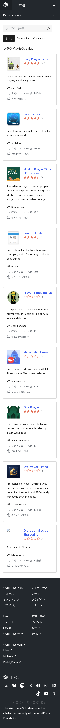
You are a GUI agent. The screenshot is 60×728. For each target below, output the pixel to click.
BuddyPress (12, 662)
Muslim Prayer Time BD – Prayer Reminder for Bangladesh (38, 171)
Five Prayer (32, 407)
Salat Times (32, 114)
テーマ (36, 593)
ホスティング (11, 599)
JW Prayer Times (36, 467)
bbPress (10, 656)
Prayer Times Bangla (38, 292)
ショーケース (40, 587)
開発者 (7, 627)
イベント (37, 622)
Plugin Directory (12, 15)
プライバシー (11, 605)
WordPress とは (13, 587)
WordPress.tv (13, 633)
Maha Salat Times (36, 352)
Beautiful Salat (34, 233)
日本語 (15, 677)
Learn (6, 616)
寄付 (36, 627)
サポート (8, 622)
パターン (37, 605)
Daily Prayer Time (36, 59)
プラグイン (38, 599)
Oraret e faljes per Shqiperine (37, 532)
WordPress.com (14, 644)
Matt (8, 650)
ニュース (8, 593)
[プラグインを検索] (48, 28)
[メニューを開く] (54, 5)
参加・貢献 (38, 616)
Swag (37, 633)
